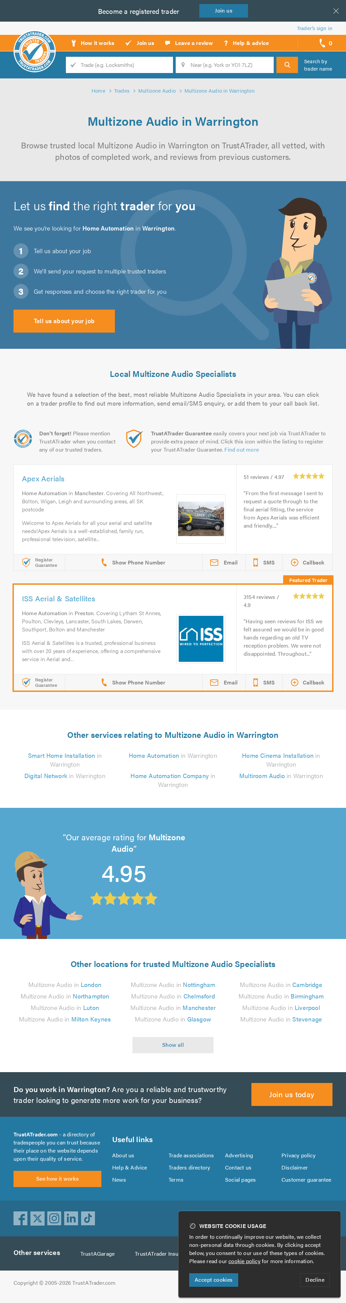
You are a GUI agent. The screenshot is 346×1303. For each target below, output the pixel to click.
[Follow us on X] (37, 1218)
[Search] (287, 65)
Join (223, 10)
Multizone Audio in (64, 984)
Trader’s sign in (314, 27)
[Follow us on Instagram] (54, 1218)
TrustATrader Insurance (163, 1253)
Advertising (239, 1155)
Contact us (238, 1167)
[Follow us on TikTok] (88, 1218)
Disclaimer (294, 1167)
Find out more (241, 449)
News (119, 1179)
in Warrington (65, 759)
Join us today (291, 1094)
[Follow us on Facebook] (21, 1218)
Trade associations (191, 1155)
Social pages (240, 1179)
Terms (176, 1179)
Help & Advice (129, 1167)
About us (123, 1155)
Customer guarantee (306, 1179)
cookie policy (244, 1261)
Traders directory (189, 1167)
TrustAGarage (97, 1253)
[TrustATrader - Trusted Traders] (35, 40)
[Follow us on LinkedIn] (71, 1218)
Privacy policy (298, 1155)
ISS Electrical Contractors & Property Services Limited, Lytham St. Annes (245, 847)
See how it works (57, 1178)
